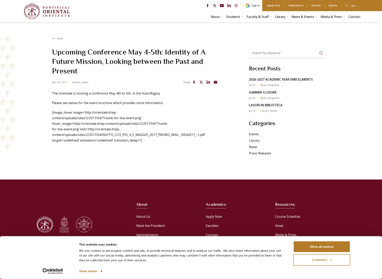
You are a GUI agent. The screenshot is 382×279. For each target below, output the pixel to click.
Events (76, 82)
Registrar (274, 85)
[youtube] (221, 5)
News (85, 82)
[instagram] (236, 5)
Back (60, 38)
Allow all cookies (322, 246)
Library (264, 110)
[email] (215, 82)
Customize (319, 259)
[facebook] (207, 5)
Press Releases (260, 153)
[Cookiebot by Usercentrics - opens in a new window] (52, 271)
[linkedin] (229, 5)
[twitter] (214, 5)
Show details (88, 271)
